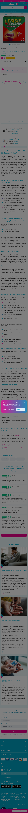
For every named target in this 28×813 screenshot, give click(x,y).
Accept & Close (20, 409)
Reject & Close (6, 409)
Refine (12, 409)
